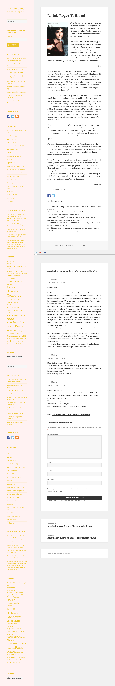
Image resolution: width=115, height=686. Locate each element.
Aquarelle (23, 266)
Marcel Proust (13, 315)
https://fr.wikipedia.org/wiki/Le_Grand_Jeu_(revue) (66, 406)
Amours (17, 266)
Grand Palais (13, 299)
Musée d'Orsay (13, 322)
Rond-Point (15, 338)
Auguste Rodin (11, 273)
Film (9, 291)
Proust (17, 333)
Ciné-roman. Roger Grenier (15, 69)
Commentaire (53, 434)
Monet (22, 316)
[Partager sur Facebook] (49, 195)
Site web (50, 480)
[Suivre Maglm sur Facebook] (8, 116)
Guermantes (12, 302)
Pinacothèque (19, 331)
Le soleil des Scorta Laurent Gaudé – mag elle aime (71, 414)
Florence (15, 292)
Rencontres (21, 336)
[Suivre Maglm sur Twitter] (12, 116)
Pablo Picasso (11, 327)
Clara (8, 229)
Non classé (10, 180)
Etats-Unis (10, 284)
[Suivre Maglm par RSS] (17, 116)
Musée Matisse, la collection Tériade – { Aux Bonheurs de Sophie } (17, 242)
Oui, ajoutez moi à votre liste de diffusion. (68, 500)
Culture (18, 281)
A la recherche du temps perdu (16, 130)
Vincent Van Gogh (12, 344)
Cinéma (9, 153)
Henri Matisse (11, 305)
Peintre (11, 330)
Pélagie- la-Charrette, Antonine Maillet (15, 225)
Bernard (18, 273)
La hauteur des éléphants (58, 206)
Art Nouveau (11, 269)
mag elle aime (15, 8)
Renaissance (11, 336)
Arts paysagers (11, 149)
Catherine (24, 273)
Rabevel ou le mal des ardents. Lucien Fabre (66, 212)
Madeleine (10, 313)
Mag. (63, 246)
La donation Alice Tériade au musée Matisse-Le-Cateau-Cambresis (16, 246)
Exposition (10, 163)
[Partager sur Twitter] (53, 195)
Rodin (9, 339)
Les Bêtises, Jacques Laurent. (60, 228)
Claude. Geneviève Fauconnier (16, 92)
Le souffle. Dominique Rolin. (16, 73)
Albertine (11, 266)
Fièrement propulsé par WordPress (58, 554)
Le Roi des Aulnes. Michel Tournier (62, 222)
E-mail (9, 37)
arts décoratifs (12, 271)
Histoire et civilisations (14, 166)
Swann (23, 338)
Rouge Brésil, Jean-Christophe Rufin (62, 217)
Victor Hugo (19, 341)
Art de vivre (10, 139)
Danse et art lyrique (13, 156)
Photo (8, 192)
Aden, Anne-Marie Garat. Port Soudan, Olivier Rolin (16, 59)
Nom (49, 462)
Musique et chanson (13, 176)
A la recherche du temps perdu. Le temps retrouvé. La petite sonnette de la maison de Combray (17, 218)
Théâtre (9, 202)
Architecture (11, 136)
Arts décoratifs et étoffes (14, 146)
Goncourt (14, 295)
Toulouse (11, 341)
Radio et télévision (12, 195)
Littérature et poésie (13, 173)
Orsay (23, 322)
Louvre (22, 310)
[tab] (36, 253)
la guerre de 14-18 (14, 307)
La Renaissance (12, 310)
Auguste (21, 271)
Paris (19, 326)
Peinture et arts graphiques (15, 186)
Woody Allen (21, 344)
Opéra (9, 183)
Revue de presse (12, 198)
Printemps (10, 333)
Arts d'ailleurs (11, 143)
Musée (10, 318)
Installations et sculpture (15, 169)
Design (9, 159)
